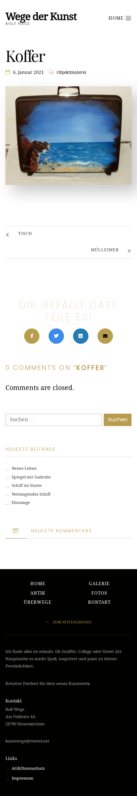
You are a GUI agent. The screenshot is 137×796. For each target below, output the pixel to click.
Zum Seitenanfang (72, 622)
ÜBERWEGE (38, 602)
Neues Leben (24, 468)
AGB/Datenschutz (28, 768)
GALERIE (99, 583)
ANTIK (37, 593)
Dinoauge (21, 502)
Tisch (25, 233)
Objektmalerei (71, 72)
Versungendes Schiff (31, 494)
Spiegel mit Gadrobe (31, 477)
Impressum (22, 778)
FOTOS (99, 593)
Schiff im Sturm (27, 485)
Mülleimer (105, 250)
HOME (117, 18)
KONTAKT (99, 602)
